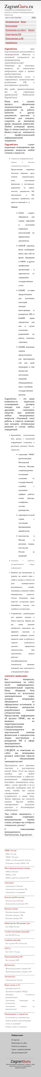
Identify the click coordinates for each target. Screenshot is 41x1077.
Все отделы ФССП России (16, 943)
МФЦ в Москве (12, 872)
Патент (31, 30)
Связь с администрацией (21, 1049)
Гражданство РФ (13, 34)
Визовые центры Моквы (15, 912)
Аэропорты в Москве (14, 886)
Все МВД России (12, 927)
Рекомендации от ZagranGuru (16, 1014)
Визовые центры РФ (14, 918)
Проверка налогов (13, 988)
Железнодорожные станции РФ (18, 969)
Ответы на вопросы (19, 1046)
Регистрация (11, 26)
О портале (15, 1040)
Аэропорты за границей (15, 892)
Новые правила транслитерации (18, 1021)
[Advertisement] (14, 843)
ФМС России (11, 854)
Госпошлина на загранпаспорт (18, 1017)
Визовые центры (11, 909)
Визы (23, 21)
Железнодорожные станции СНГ (19, 972)
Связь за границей (13, 1024)
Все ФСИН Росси (13, 935)
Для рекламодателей (19, 1053)
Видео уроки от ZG (12, 985)
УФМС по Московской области (18, 860)
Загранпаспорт (12, 21)
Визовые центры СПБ (14, 915)
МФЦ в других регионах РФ (17, 878)
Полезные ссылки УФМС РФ (17, 863)
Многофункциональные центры (17, 868)
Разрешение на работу (15, 30)
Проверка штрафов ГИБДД (17, 991)
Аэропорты (9, 883)
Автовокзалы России (14, 980)
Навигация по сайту (19, 1043)
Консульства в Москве (14, 901)
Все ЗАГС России (13, 952)
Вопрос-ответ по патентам (16, 1027)
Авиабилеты (11, 42)
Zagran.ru (19, 6)
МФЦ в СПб (11, 875)
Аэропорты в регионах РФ (16, 889)
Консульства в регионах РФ (17, 904)
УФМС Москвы (12, 857)
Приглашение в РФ (14, 38)
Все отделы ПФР (12, 960)
